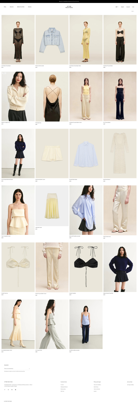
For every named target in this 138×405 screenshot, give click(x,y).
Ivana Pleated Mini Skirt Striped (7, 179)
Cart (133, 6)
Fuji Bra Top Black (72, 293)
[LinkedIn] (15, 389)
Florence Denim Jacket (40, 65)
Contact (62, 384)
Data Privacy (96, 386)
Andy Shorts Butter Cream (40, 179)
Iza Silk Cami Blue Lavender (74, 350)
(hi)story (29, 6)
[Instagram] (8, 389)
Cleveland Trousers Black (108, 65)
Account (128, 6)
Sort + (133, 11)
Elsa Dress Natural (106, 179)
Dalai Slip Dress (38, 122)
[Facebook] (4, 389)
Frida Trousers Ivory (107, 236)
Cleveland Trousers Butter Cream (75, 122)
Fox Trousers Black (106, 122)
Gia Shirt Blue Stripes (73, 179)
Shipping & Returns (64, 386)
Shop (5, 6)
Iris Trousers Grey (39, 350)
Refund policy (63, 389)
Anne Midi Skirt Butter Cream (7, 350)
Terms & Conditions (97, 384)
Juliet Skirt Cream (39, 227)
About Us (12, 6)
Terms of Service (97, 389)
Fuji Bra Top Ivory (5, 293)
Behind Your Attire (20, 6)
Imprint (95, 391)
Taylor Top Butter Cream (6, 236)
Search (122, 6)
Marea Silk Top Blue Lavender (74, 236)
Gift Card (62, 391)
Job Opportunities (130, 384)
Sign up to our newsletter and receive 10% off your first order (69, 1)
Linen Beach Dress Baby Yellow (75, 65)
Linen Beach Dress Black (6, 65)
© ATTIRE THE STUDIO (8, 401)
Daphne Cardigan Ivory (6, 122)
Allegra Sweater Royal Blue (108, 293)
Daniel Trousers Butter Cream (41, 293)
